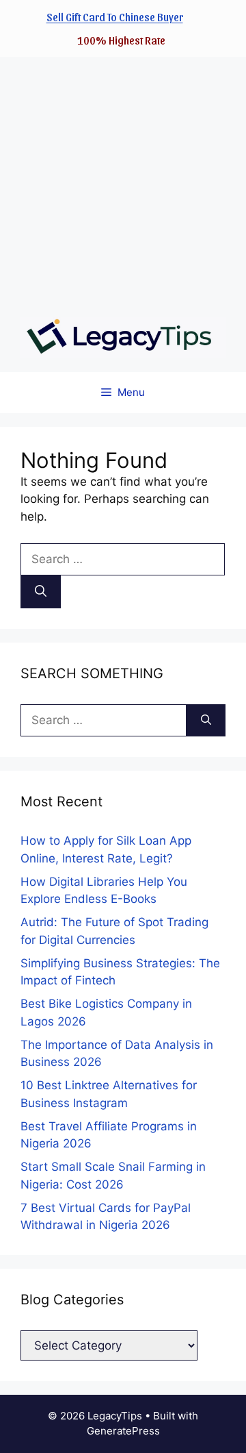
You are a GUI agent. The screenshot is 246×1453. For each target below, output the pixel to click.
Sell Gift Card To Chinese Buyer (114, 16)
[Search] (40, 591)
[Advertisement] (123, 180)
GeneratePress (123, 1430)
